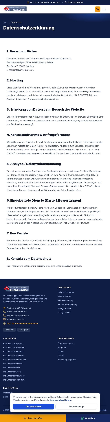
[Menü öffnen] (104, 9)
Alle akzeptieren (33, 406)
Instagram (23, 330)
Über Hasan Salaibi (66, 343)
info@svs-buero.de (15, 319)
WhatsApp (90, 418)
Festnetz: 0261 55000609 (18, 315)
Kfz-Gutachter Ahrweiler (13, 376)
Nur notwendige (76, 406)
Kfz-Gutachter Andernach (14, 359)
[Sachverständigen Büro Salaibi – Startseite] (15, 9)
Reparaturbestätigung (67, 304)
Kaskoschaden (64, 296)
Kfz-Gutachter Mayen (12, 363)
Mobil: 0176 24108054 (16, 312)
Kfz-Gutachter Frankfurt (13, 380)
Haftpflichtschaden (66, 292)
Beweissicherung (65, 300)
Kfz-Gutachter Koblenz (13, 343)
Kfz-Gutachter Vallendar (13, 347)
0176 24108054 (75, 2)
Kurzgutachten (64, 312)
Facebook (9, 330)
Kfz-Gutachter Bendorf (13, 351)
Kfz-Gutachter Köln (11, 368)
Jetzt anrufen (35, 418)
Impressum (8, 393)
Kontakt (61, 355)
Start (5, 22)
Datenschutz (8, 397)
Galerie (61, 351)
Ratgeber (62, 347)
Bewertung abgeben (67, 359)
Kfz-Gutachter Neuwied (13, 355)
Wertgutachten (64, 308)
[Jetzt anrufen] (97, 9)
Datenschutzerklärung (60, 400)
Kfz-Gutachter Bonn (12, 372)
